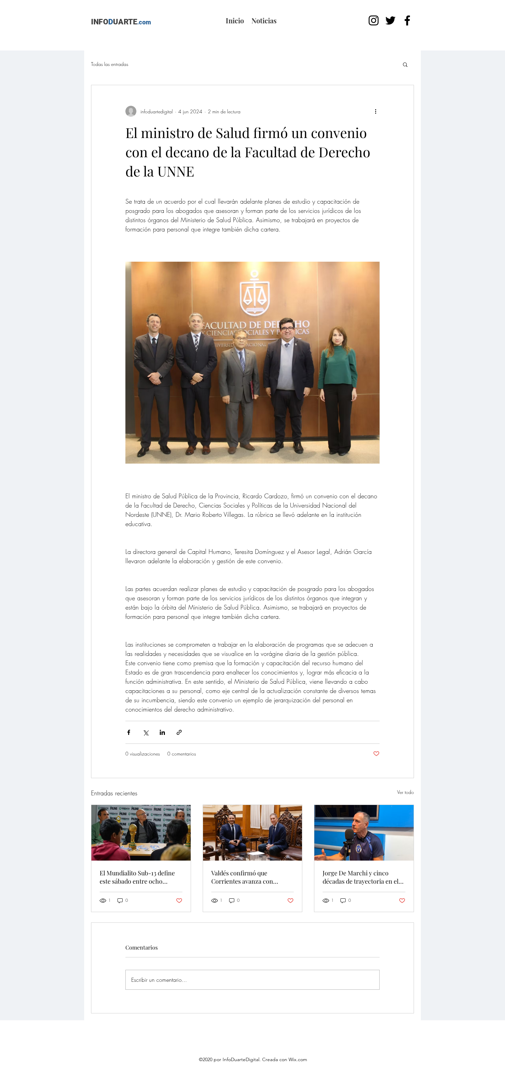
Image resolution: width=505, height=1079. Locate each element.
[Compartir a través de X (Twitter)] (145, 732)
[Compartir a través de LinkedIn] (162, 732)
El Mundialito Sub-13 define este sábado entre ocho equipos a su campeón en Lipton (137, 877)
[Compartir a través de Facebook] (128, 732)
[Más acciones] (375, 111)
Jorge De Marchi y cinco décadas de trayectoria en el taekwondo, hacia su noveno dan (361, 877)
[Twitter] (390, 20)
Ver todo (405, 792)
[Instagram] (373, 20)
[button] (405, 64)
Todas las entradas (109, 64)
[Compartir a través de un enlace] (179, 732)
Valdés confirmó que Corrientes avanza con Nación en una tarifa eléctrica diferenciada (251, 877)
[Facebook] (407, 20)
